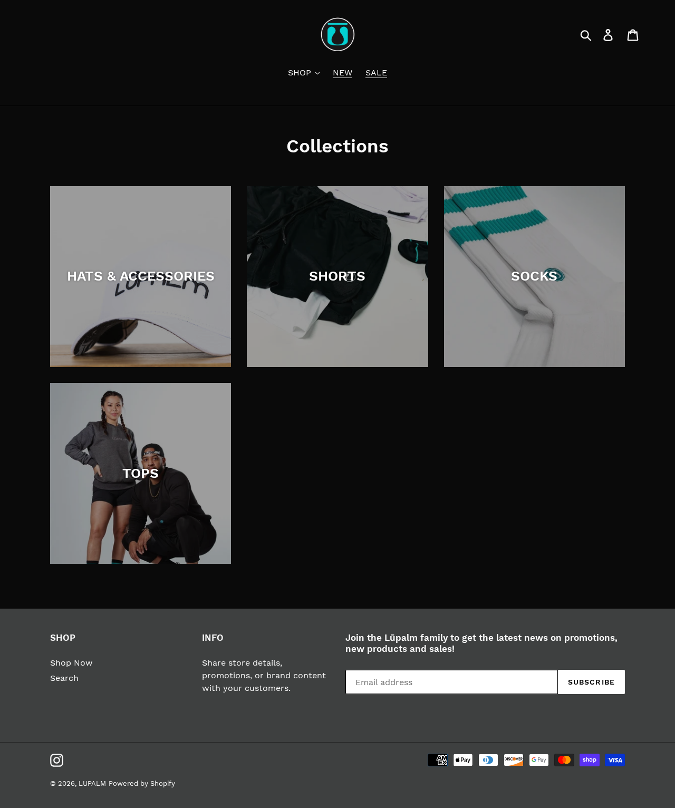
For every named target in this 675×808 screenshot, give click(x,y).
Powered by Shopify (142, 783)
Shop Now (71, 663)
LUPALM (92, 783)
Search (64, 678)
